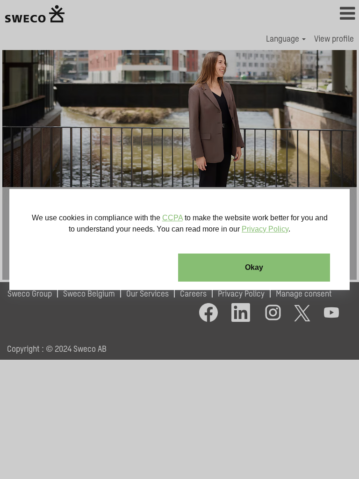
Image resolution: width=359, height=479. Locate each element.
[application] (179, 239)
